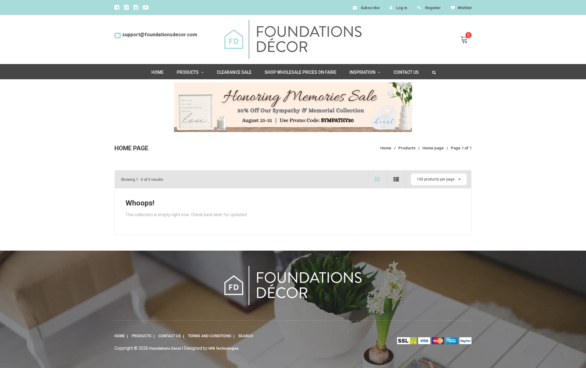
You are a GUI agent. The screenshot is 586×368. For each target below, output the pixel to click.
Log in (401, 7)
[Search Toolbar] (433, 72)
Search (245, 336)
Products (141, 336)
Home (119, 336)
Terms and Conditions (209, 336)
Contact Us (169, 336)
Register (433, 7)
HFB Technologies (223, 348)
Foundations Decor (165, 348)
